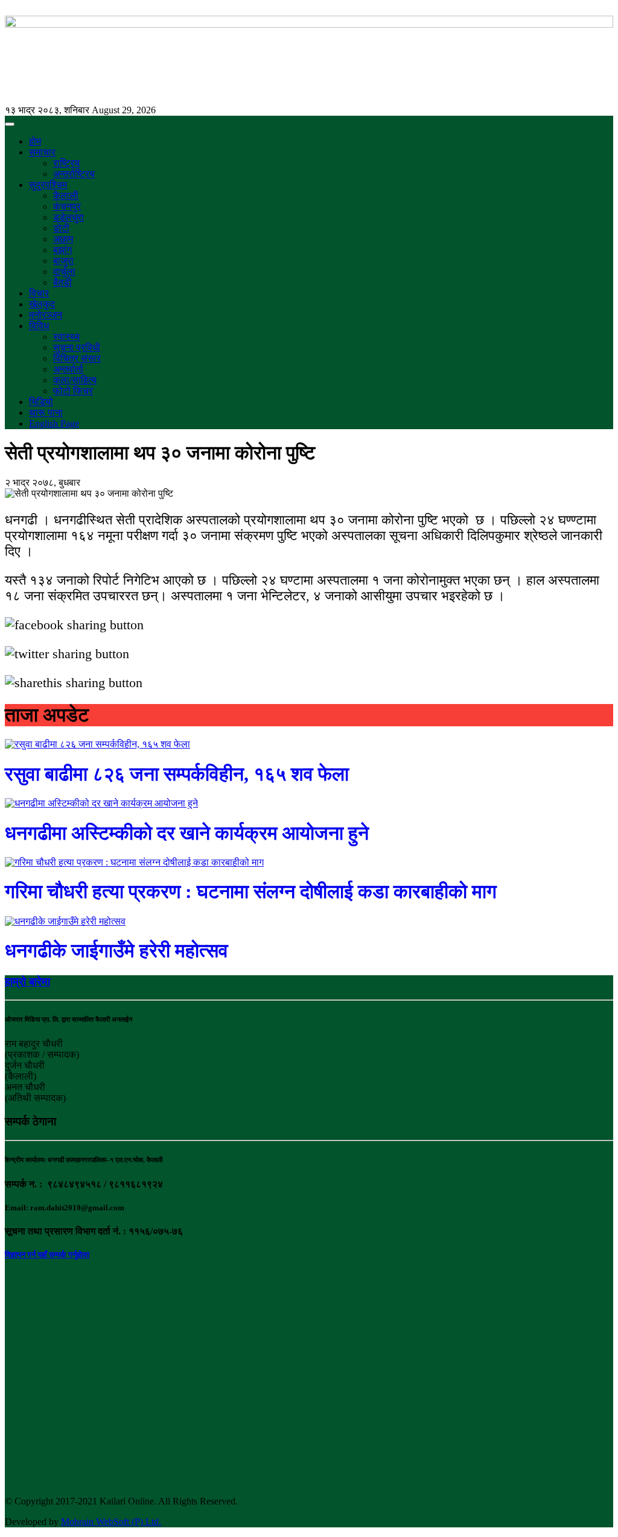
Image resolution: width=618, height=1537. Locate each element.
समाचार (42, 152)
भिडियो (41, 402)
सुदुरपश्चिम (48, 185)
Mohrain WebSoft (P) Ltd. (111, 1522)
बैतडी (62, 282)
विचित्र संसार (77, 358)
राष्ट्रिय (66, 163)
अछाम (63, 239)
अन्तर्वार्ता (68, 369)
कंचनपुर (67, 206)
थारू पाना (46, 412)
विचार (39, 293)
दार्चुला (64, 271)
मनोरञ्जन (45, 315)
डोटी (61, 228)
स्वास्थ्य (66, 337)
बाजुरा (63, 261)
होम (35, 141)
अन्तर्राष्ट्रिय (74, 174)
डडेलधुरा (68, 217)
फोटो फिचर (73, 391)
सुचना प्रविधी (76, 347)
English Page (54, 423)
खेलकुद (42, 304)
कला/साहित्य (75, 380)
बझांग (62, 250)
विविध (39, 326)
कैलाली (65, 195)
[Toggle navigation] (9, 124)
